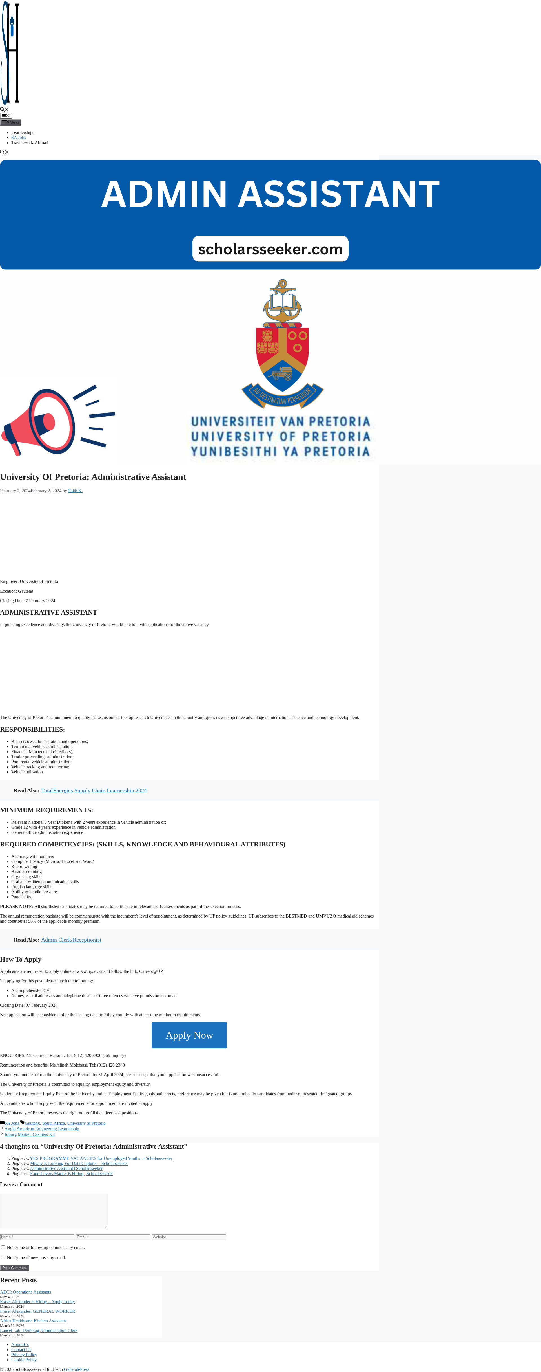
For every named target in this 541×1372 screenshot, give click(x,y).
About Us (20, 1344)
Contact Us (21, 1349)
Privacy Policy (24, 1354)
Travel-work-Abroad (29, 142)
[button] (4, 110)
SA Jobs (18, 137)
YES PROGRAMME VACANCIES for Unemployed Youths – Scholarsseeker (101, 1158)
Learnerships (22, 132)
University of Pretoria (86, 1123)
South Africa (53, 1123)
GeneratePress (76, 1369)
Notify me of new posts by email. (36, 1257)
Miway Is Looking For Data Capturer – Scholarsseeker (79, 1163)
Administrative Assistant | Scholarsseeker (66, 1168)
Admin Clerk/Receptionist (71, 939)
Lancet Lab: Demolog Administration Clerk (38, 1330)
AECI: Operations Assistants (25, 1292)
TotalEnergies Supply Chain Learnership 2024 (94, 790)
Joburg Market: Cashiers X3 (30, 1134)
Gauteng (32, 1123)
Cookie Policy (24, 1359)
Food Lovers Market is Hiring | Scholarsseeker (71, 1173)
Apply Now (189, 1035)
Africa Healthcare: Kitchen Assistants (33, 1320)
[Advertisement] (169, 535)
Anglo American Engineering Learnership (42, 1128)
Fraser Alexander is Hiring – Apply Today (37, 1301)
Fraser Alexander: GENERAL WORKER (37, 1311)
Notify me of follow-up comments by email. (46, 1247)
